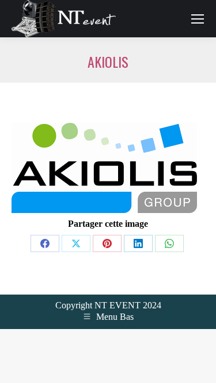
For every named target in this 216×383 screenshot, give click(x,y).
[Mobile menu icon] (197, 19)
